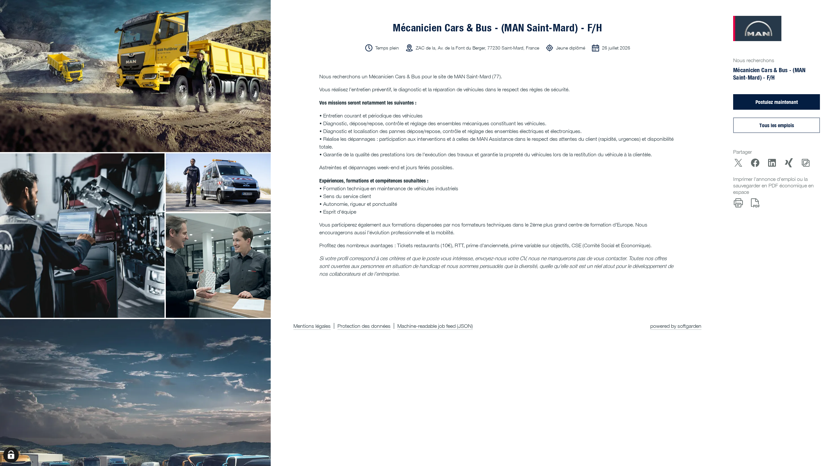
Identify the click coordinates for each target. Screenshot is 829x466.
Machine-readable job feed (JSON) (435, 325)
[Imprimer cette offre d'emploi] (738, 203)
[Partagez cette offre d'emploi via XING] (789, 163)
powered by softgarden (675, 325)
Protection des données (364, 325)
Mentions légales (312, 325)
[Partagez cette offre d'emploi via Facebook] (755, 163)
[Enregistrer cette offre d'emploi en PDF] (755, 203)
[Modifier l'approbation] (11, 455)
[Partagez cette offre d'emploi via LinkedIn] (772, 163)
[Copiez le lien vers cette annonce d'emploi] (806, 163)
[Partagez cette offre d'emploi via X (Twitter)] (738, 163)
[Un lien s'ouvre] (757, 28)
